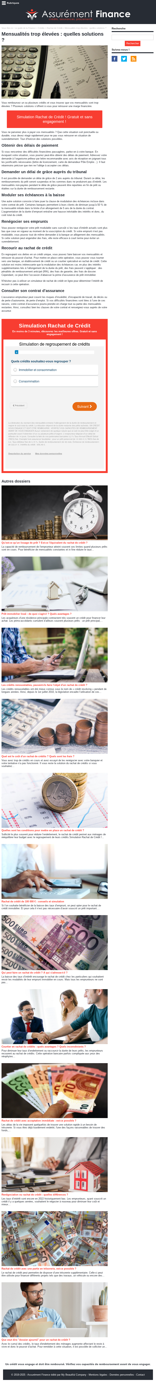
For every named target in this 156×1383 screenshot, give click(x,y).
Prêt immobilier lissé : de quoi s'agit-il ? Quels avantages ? (37, 613)
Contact (140, 1374)
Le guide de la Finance (25, 28)
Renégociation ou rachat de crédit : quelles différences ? (35, 1194)
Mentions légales (98, 1374)
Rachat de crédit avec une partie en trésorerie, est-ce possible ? (39, 1268)
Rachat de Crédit (54, 28)
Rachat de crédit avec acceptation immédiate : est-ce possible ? (39, 1120)
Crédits (41, 28)
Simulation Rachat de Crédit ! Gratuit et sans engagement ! (54, 119)
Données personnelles (122, 1374)
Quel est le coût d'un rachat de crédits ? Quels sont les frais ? (38, 756)
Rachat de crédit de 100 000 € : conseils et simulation (33, 901)
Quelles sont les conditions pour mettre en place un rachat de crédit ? (43, 830)
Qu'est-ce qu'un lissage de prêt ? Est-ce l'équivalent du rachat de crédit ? (45, 542)
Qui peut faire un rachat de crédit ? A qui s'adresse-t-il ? (35, 972)
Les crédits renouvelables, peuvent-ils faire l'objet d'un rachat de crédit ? (44, 685)
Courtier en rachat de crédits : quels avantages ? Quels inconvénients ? (44, 1046)
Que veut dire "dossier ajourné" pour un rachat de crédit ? (36, 1339)
